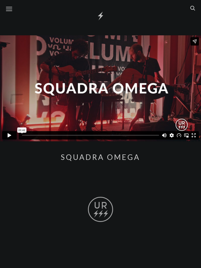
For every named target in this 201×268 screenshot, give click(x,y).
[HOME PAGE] (100, 16)
